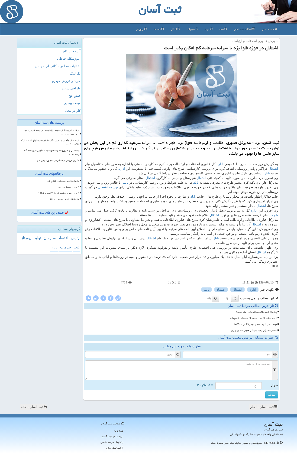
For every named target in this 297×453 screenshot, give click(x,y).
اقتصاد (221, 289)
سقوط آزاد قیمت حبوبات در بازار (64, 199)
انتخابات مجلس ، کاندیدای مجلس (58, 66)
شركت (273, 215)
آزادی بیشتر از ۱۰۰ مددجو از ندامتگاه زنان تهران (253, 318)
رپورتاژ (140, 29)
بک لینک (75, 73)
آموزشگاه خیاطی (69, 58)
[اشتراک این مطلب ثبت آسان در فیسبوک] (110, 298)
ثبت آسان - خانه (32, 407)
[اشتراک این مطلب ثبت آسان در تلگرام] (118, 298)
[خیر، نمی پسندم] (215, 298)
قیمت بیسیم (72, 103)
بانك (267, 173)
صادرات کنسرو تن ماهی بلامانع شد (63, 181)
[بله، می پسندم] (235, 298)
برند (207, 29)
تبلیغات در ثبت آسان (112, 436)
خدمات (157, 29)
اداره (220, 164)
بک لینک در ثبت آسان (111, 442)
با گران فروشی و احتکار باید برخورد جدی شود (57, 160)
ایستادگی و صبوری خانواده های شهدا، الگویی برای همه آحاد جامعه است (51, 152)
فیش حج (75, 96)
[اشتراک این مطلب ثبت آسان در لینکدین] (96, 298)
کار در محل (73, 110)
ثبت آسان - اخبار (262, 407)
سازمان (50, 238)
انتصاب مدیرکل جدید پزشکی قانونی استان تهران (254, 330)
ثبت (222, 29)
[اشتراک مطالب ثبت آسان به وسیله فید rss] (88, 298)
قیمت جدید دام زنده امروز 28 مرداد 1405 (58, 193)
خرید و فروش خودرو (66, 81)
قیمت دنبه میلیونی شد (68, 187)
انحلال (174, 29)
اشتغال (273, 168)
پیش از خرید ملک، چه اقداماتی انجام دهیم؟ (256, 312)
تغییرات (191, 29)
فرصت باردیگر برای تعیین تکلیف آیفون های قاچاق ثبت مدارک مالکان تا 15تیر (50, 142)
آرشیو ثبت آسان (114, 447)
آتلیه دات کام (72, 51)
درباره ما (118, 430)
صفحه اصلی (268, 29)
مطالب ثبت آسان (243, 29)
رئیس (75, 238)
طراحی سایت (71, 88)
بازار (54, 247)
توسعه (113, 187)
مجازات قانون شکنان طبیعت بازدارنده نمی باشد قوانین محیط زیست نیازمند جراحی (51, 132)
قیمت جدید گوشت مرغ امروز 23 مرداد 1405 (255, 324)
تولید (37, 238)
